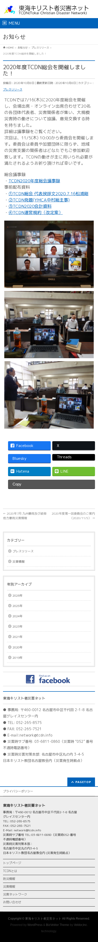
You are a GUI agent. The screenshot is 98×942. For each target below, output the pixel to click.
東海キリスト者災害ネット (43, 918)
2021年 (18, 637)
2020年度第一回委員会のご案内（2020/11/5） (73, 515)
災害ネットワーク (15, 894)
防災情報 (9, 879)
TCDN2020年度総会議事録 (34, 181)
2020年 (18, 647)
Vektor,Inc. (81, 925)
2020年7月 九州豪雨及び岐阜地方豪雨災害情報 (24, 515)
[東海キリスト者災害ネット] (49, 10)
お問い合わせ (12, 902)
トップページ (12, 863)
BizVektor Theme (57, 925)
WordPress (34, 925)
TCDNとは (10, 871)
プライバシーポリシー (18, 791)
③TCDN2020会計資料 (30, 206)
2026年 (18, 595)
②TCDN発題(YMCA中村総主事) (39, 200)
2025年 (18, 606)
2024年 (18, 616)
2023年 (18, 626)
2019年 (18, 658)
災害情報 (19, 561)
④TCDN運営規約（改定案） (36, 212)
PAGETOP (83, 782)
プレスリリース (12, 90)
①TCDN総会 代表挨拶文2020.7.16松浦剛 (48, 193)
